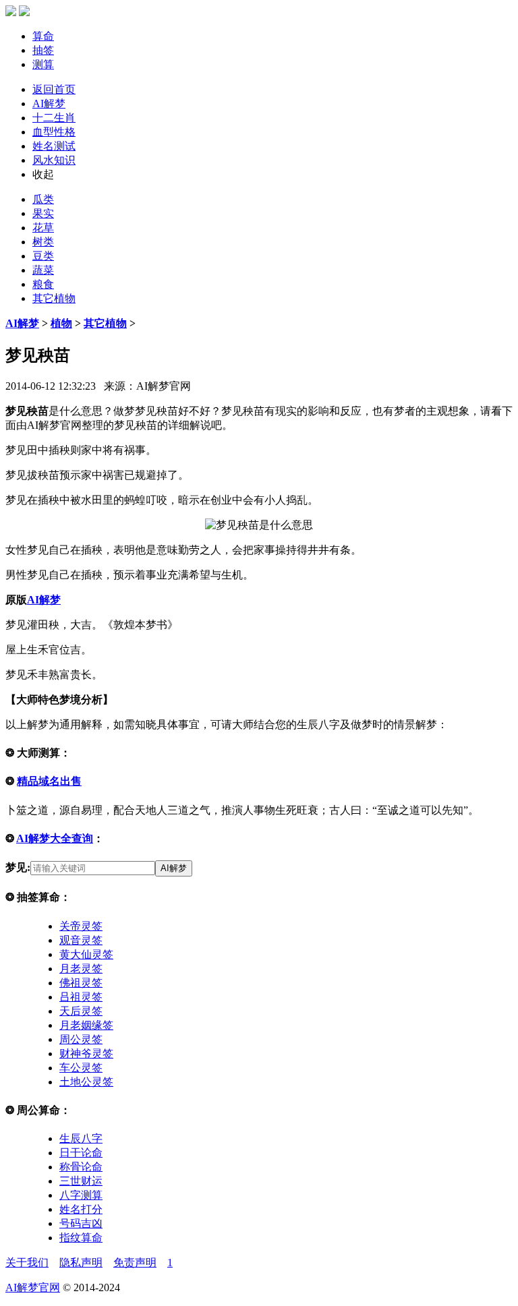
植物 (61, 323)
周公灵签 (81, 1039)
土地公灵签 (86, 1082)
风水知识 (54, 160)
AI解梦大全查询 (54, 838)
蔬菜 (43, 270)
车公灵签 (81, 1067)
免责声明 (134, 1262)
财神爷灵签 (86, 1053)
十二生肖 (54, 117)
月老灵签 (81, 968)
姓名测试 (54, 146)
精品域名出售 (49, 781)
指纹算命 (81, 1237)
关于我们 (27, 1262)
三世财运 (81, 1181)
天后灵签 (81, 1011)
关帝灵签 (81, 926)
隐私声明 (81, 1262)
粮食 (43, 284)
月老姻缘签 (86, 1025)
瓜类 (43, 199)
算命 (43, 36)
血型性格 (54, 132)
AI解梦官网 (32, 1287)
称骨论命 (81, 1167)
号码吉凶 (81, 1223)
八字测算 (81, 1195)
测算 (43, 64)
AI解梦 (48, 103)
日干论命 (81, 1152)
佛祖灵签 (81, 982)
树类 (43, 241)
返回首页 (54, 89)
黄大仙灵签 (86, 954)
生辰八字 (81, 1138)
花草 (43, 227)
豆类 (43, 256)
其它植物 (54, 298)
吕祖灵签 (81, 997)
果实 (43, 213)
